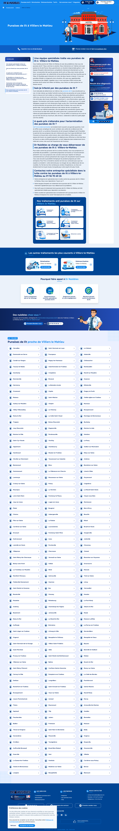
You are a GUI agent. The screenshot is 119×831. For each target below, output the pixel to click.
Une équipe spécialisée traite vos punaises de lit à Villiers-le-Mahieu (16, 64)
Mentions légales (61, 829)
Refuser (13, 825)
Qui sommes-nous (66, 797)
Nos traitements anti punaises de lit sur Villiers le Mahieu (16, 90)
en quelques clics (100, 49)
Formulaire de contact (61, 805)
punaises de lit (67, 91)
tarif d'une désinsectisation (42, 127)
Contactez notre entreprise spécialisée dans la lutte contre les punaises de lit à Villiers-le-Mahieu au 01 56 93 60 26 (17, 85)
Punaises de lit (26, 2)
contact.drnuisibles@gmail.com (96, 795)
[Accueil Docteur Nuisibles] (12, 2)
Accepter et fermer (27, 825)
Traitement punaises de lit (42, 795)
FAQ (62, 799)
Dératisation (36, 2)
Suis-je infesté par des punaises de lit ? (17, 69)
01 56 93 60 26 (37, 49)
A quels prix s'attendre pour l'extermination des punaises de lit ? (16, 73)
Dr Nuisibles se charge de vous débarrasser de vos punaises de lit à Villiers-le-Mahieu (16, 78)
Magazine (76, 2)
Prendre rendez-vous (89, 805)
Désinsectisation (46, 2)
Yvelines (18, 7)
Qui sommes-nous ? (65, 2)
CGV (67, 829)
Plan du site (72, 829)
